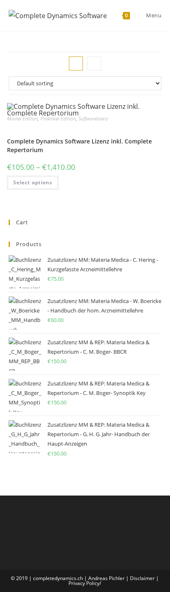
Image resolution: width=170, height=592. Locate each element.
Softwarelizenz (93, 118)
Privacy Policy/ (84, 583)
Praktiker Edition (58, 118)
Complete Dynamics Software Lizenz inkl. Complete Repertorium (79, 145)
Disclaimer (142, 578)
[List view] (94, 63)
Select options (32, 182)
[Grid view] (76, 63)
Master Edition (22, 118)
